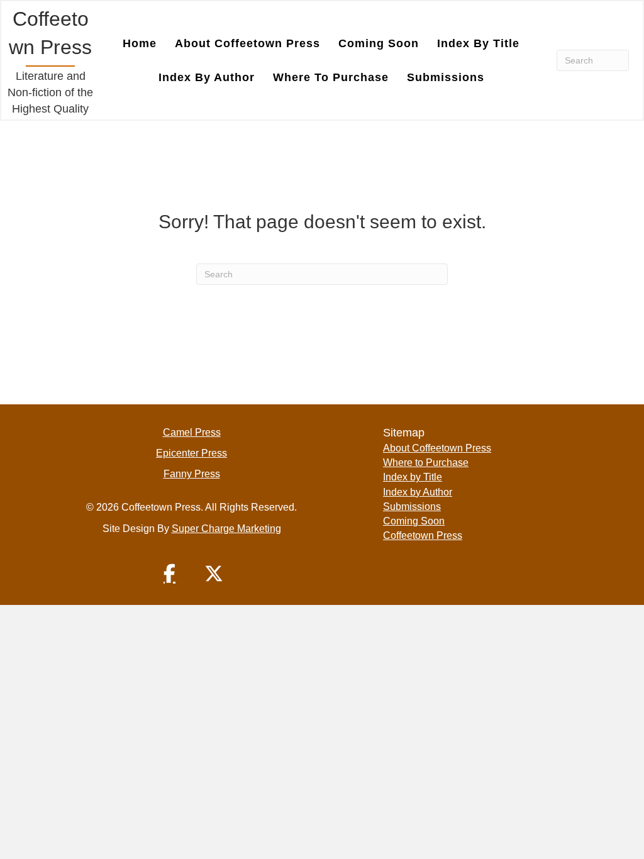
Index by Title (478, 43)
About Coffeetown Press (247, 43)
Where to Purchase (331, 77)
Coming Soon (378, 43)
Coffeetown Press (422, 535)
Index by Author (206, 77)
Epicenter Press (191, 453)
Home (140, 43)
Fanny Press (192, 473)
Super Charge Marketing (226, 528)
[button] (170, 573)
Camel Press (192, 432)
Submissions (445, 77)
